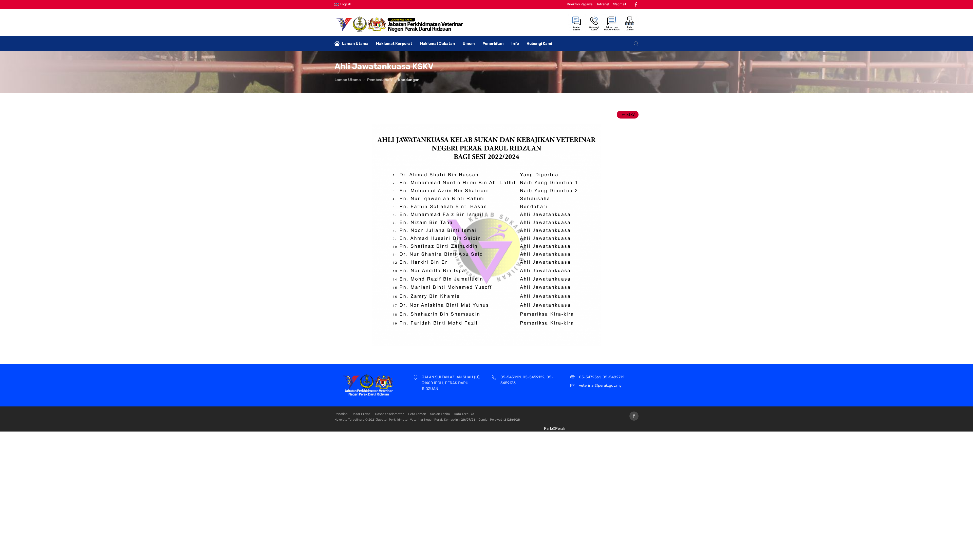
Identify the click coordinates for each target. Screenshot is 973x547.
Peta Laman (417, 414)
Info (515, 43)
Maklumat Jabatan (437, 43)
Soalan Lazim (440, 414)
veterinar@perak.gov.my (600, 385)
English (345, 4)
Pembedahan (380, 79)
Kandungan (409, 79)
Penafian (341, 414)
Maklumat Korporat (394, 43)
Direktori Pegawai (580, 4)
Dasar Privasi (361, 414)
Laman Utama (355, 43)
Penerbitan (493, 43)
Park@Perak (554, 428)
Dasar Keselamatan (389, 414)
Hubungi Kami (539, 43)
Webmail (619, 4)
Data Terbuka (464, 414)
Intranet (603, 4)
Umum (469, 43)
